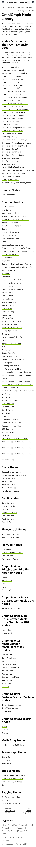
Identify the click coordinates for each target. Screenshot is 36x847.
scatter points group (10, 366)
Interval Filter (7, 293)
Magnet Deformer (9, 513)
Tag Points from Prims (11, 797)
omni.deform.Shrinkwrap (12, 327)
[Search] (28, 2)
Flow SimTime (7, 556)
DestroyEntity (7, 757)
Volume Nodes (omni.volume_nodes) (17, 183)
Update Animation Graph (12, 426)
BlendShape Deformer (11, 223)
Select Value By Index (11, 537)
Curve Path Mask (9, 661)
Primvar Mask (7, 674)
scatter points (8, 363)
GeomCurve (6, 261)
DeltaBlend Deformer (11, 239)
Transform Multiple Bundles (13, 423)
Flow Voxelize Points (10, 559)
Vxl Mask (5, 686)
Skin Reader (7, 413)
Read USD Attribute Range (13, 359)
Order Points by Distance (12, 778)
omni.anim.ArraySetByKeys (13, 745)
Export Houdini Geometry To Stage (16, 248)
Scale (4, 584)
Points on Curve (8, 485)
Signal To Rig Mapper (10, 400)
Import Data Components (12, 289)
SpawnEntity (7, 763)
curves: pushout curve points (14, 475)
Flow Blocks (6, 549)
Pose (4, 340)
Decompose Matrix (9, 235)
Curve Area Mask (9, 658)
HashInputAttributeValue (12, 280)
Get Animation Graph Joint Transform (18, 264)
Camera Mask (7, 655)
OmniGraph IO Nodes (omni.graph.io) (17, 140)
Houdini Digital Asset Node (13, 283)
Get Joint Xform (8, 270)
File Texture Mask (9, 664)
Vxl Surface (6, 711)
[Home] (3, 8)
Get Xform (6, 277)
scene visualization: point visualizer (16, 381)
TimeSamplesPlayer (10, 419)
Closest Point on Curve (11, 472)
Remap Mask (7, 633)
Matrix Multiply (8, 312)
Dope (4, 242)
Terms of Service (9, 828)
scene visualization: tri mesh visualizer (17, 384)
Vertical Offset (8, 590)
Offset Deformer (9, 318)
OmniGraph (10, 7)
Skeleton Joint (8, 407)
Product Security (25, 831)
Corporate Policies (9, 831)
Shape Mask (7, 680)
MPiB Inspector (8, 195)
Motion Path (7, 315)
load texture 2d (8, 299)
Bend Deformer (8, 503)
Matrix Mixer (7, 308)
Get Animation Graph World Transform (18, 267)
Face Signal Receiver (10, 254)
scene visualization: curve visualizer (16, 372)
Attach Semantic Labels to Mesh (15, 219)
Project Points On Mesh (11, 343)
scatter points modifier (11, 369)
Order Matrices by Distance (13, 775)
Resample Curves (9, 488)
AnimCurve (6, 210)
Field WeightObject (10, 506)
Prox (3, 347)
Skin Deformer (8, 410)
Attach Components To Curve (14, 216)
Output (5, 730)
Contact (5, 834)
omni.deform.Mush (9, 324)
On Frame (6, 334)
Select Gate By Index (10, 534)
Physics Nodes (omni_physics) (14, 167)
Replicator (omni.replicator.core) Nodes (18, 170)
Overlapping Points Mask (12, 667)
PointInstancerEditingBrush (13, 337)
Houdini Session (8, 286)
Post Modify (7, 580)
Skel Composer (8, 404)
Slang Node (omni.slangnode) (14, 173)
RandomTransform (9, 353)
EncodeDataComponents (12, 245)
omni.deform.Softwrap (11, 331)
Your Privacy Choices (23, 825)
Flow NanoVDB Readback (12, 553)
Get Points (6, 273)
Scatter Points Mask (10, 677)
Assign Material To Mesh (12, 213)
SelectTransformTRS (10, 388)
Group (4, 726)
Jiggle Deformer (8, 296)
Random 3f (6, 350)
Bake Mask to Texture (11, 608)
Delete (4, 577)
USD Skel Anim (8, 429)
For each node (8, 258)
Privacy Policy (7, 825)
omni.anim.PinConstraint (12, 321)
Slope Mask (6, 683)
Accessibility (22, 828)
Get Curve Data (8, 478)
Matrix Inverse (8, 305)
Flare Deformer (8, 509)
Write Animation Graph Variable (15, 438)
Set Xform (6, 397)
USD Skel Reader (9, 432)
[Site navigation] (3, 2)
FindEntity (6, 760)
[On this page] (33, 2)
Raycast (5, 785)
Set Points (6, 394)
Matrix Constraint (9, 302)
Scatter (5, 733)
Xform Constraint (9, 460)
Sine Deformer (8, 516)
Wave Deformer (8, 522)
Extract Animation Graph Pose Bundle (18, 251)
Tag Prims (6, 800)
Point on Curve (8, 481)
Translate (5, 587)
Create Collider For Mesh (12, 232)
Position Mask (7, 671)
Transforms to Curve (10, 491)
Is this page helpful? (26, 11)
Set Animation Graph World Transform (18, 391)
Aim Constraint (8, 207)
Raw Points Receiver (10, 356)
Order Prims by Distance (12, 782)
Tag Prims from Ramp (11, 803)
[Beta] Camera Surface (11, 705)
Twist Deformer (8, 519)
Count (4, 229)
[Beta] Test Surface (10, 708)
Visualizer (6, 435)
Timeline (5, 416)
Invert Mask (7, 630)
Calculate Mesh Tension (12, 226)
